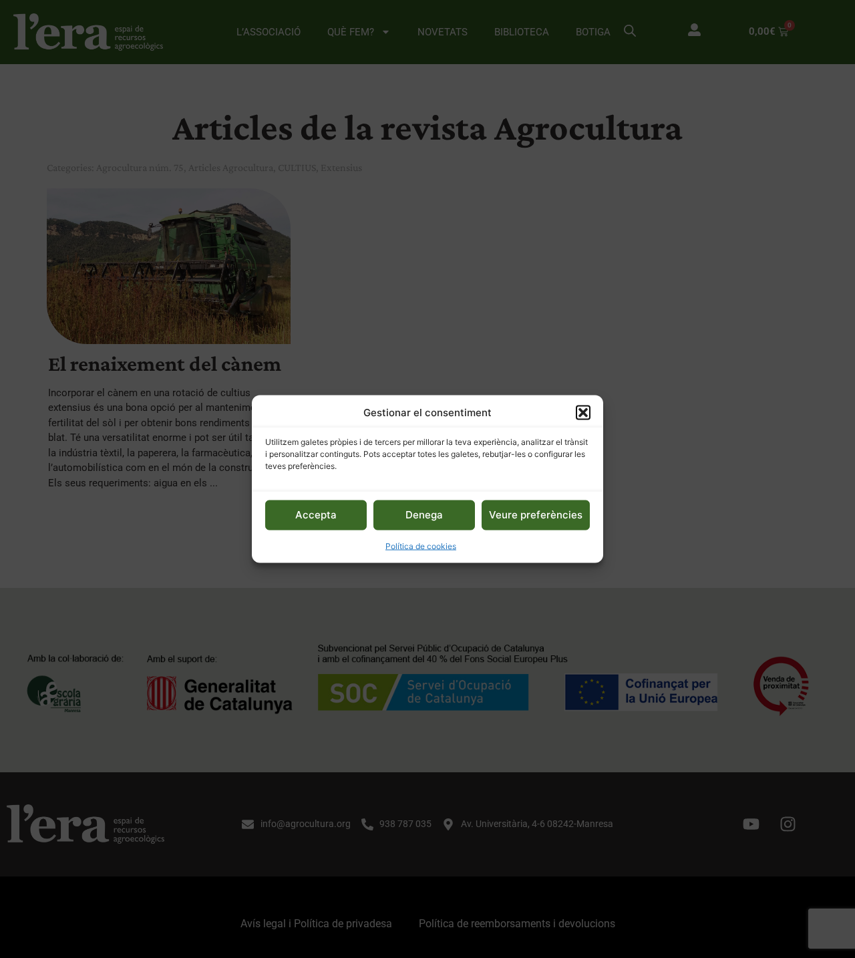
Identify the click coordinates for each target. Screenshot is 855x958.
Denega (424, 514)
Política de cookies (420, 545)
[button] (583, 413)
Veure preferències (535, 514)
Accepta (316, 514)
